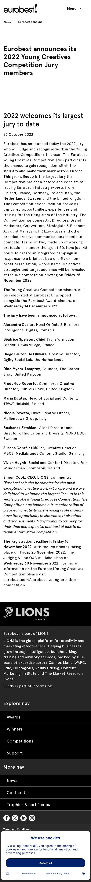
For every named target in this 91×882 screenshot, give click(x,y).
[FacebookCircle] (6, 817)
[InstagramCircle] (32, 817)
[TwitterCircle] (15, 817)
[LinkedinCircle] (23, 817)
